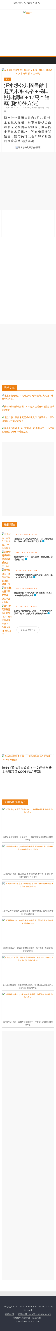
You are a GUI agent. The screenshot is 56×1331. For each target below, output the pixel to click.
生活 (7, 79)
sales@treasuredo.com (28, 1321)
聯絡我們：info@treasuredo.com (34, 1313)
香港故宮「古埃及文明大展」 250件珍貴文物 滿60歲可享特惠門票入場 (33, 540)
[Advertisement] (28, 181)
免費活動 (26, 107)
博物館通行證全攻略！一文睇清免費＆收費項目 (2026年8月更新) (27, 769)
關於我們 (9, 1313)
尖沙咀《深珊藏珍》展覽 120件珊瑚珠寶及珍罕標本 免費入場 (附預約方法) (33, 612)
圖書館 (34, 107)
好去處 (41, 107)
